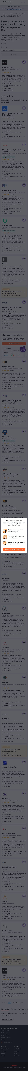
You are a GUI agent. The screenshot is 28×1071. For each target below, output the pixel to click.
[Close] (25, 520)
